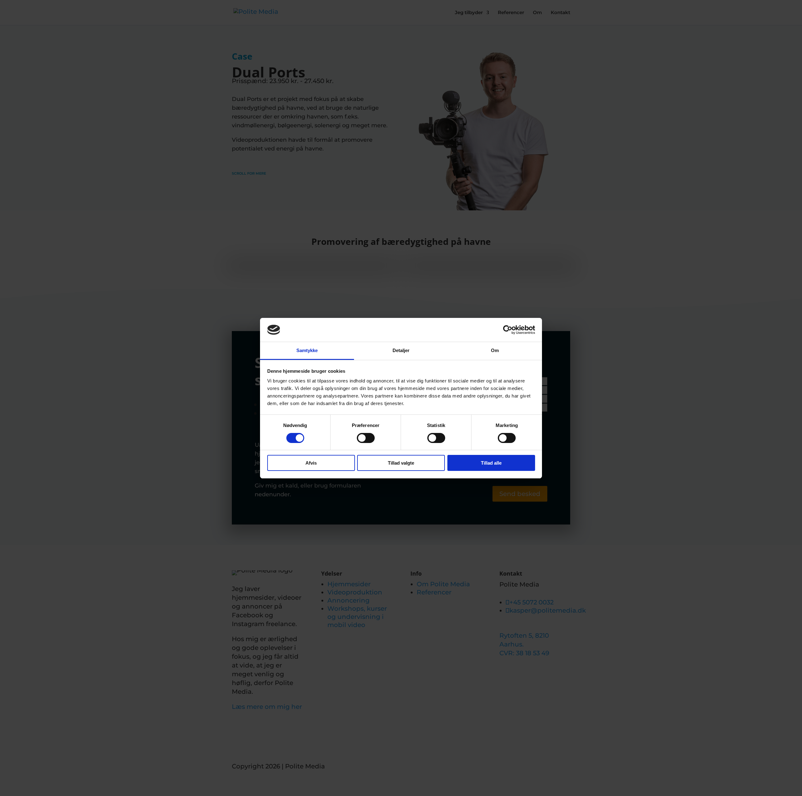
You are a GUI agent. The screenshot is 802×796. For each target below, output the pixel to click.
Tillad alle (491, 463)
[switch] (366, 438)
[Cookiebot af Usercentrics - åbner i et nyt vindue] (507, 330)
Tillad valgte (401, 463)
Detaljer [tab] (401, 350)
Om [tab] (495, 350)
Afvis (311, 463)
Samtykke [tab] (307, 350)
